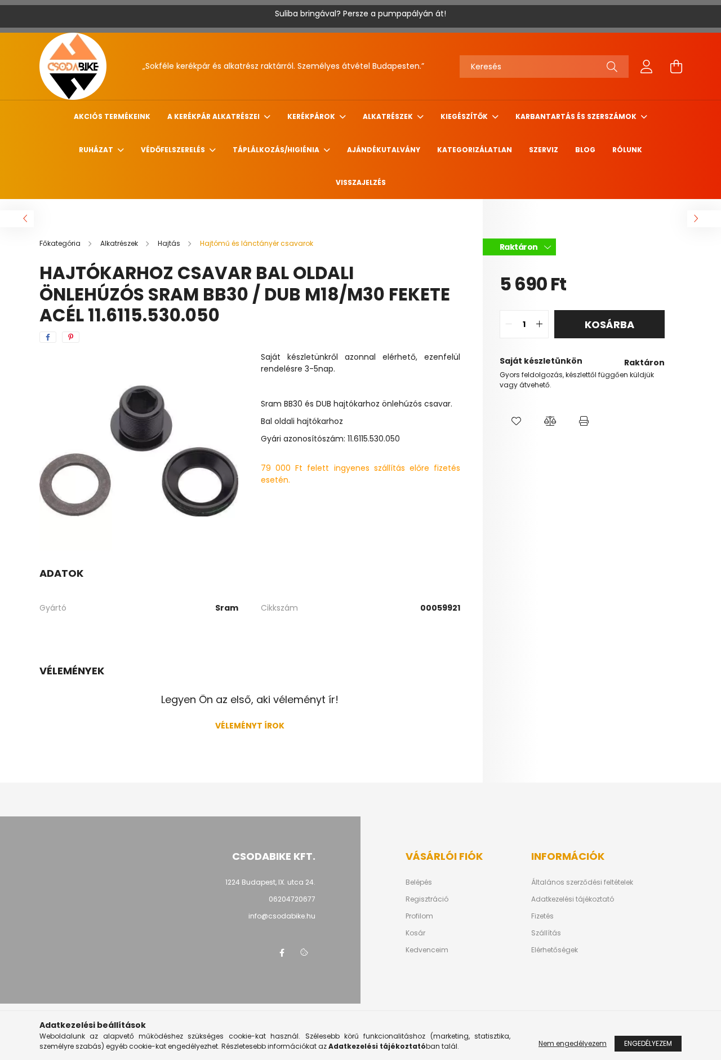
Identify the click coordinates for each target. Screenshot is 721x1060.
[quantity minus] (508, 324)
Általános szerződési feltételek (582, 882)
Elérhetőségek (554, 950)
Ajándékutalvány (383, 149)
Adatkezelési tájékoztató (572, 899)
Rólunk (627, 149)
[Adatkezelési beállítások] (304, 953)
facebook (281, 953)
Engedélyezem (648, 1043)
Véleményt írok (249, 725)
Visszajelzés (361, 182)
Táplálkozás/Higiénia (277, 149)
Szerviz (543, 149)
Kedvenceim (427, 950)
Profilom (419, 916)
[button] (516, 421)
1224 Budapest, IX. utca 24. (270, 882)
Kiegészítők (464, 116)
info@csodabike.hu (281, 916)
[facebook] (47, 337)
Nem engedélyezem (572, 1043)
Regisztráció (427, 899)
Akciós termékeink (112, 116)
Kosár (415, 933)
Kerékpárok (312, 116)
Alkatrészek (389, 116)
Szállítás (546, 933)
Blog (585, 149)
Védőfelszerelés (174, 149)
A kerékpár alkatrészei (214, 116)
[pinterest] (70, 337)
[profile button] (646, 66)
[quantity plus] (539, 324)
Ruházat (97, 149)
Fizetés (542, 916)
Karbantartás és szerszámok (576, 116)
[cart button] (676, 66)
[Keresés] (612, 66)
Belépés (419, 882)
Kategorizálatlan (474, 149)
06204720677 (292, 899)
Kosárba (609, 324)
